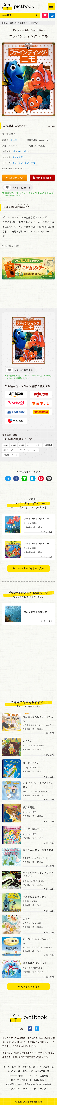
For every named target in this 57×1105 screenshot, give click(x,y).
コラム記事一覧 (42, 1071)
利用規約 (47, 1084)
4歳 (24, 151)
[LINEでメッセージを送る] (24, 478)
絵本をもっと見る (30, 986)
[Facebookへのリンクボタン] (30, 1028)
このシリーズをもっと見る (30, 568)
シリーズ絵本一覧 (45, 1066)
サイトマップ (40, 1088)
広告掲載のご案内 (32, 1084)
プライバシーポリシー (21, 1088)
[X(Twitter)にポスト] (8, 478)
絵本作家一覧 (14, 1071)
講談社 (14, 139)
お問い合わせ (40, 1079)
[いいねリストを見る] (45, 15)
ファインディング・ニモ (24, 162)
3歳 (19, 151)
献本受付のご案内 (14, 1084)
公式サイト (9, 454)
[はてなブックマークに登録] (33, 478)
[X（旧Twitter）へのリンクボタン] (37, 1028)
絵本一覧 (16, 1066)
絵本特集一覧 (29, 1066)
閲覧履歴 (44, 1075)
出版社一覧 (27, 1071)
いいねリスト (31, 1075)
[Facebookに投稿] (16, 478)
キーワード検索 (16, 1075)
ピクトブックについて (21, 1079)
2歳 (14, 151)
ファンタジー (19, 156)
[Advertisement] (28, 662)
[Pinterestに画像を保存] (41, 478)
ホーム (7, 1066)
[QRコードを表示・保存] (49, 478)
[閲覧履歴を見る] (52, 15)
